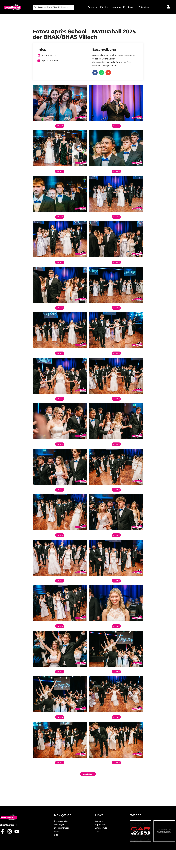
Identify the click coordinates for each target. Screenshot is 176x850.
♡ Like (60, 126)
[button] (95, 72)
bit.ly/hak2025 (109, 65)
